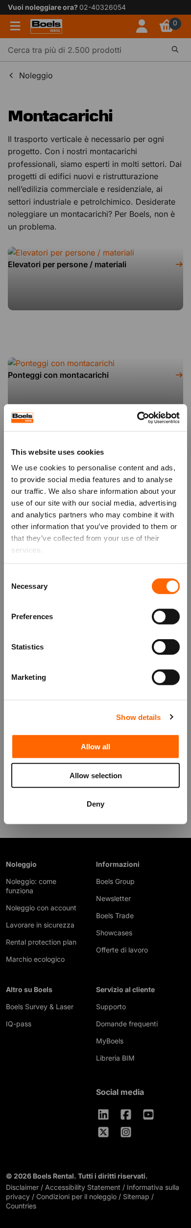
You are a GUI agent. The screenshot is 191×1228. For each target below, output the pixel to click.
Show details (138, 717)
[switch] (166, 617)
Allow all (95, 746)
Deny (95, 804)
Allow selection (96, 775)
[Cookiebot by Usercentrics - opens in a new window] (137, 417)
